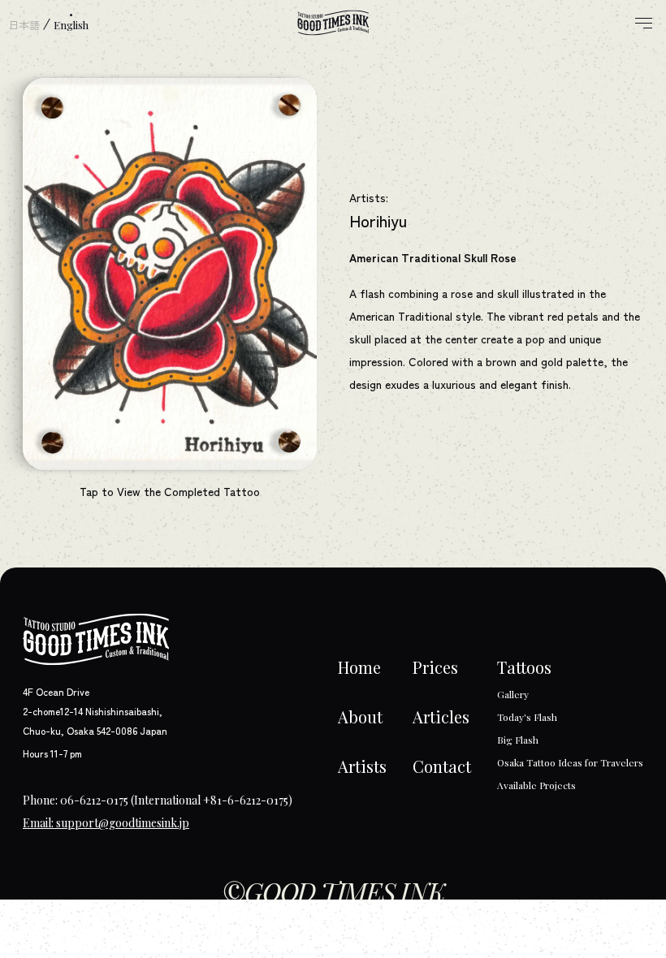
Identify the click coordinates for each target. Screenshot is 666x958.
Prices (435, 667)
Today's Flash (527, 716)
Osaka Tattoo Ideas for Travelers (570, 762)
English (71, 25)
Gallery (513, 694)
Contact (442, 766)
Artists (362, 766)
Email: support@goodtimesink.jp (106, 823)
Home (359, 667)
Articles (441, 716)
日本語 (24, 24)
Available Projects (536, 785)
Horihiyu (378, 220)
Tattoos (524, 667)
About (360, 716)
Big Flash (517, 739)
